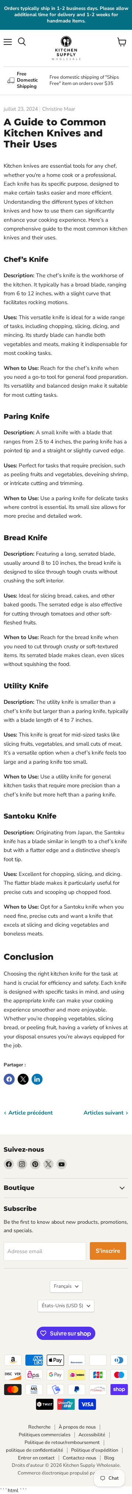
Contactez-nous (79, 1458)
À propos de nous (77, 1427)
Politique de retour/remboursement (62, 1442)
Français (63, 1286)
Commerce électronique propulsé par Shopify (66, 1473)
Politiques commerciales (44, 1434)
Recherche (39, 1427)
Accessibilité (91, 1434)
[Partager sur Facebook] (9, 1079)
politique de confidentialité (34, 1450)
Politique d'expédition (94, 1450)
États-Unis (62, 1305)
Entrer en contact (36, 1458)
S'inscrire (108, 1251)
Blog (109, 1458)
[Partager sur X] (23, 1079)
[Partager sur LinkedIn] (37, 1079)
